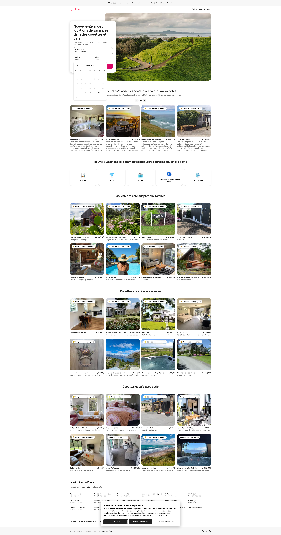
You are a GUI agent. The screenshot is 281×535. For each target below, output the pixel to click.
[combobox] (93, 51)
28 (99, 93)
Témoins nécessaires (140, 521)
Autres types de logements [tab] (80, 487)
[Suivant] (144, 100)
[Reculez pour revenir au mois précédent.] (77, 65)
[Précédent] (137, 100)
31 (81, 97)
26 (90, 93)
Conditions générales (105, 531)
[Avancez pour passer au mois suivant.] (102, 65)
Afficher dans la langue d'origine (161, 3)
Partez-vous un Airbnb (201, 9)
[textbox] (83, 59)
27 (94, 93)
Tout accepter (115, 521)
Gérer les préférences (165, 521)
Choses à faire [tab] (98, 487)
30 (77, 97)
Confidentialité (90, 531)
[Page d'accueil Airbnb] (75, 9)
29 (103, 93)
